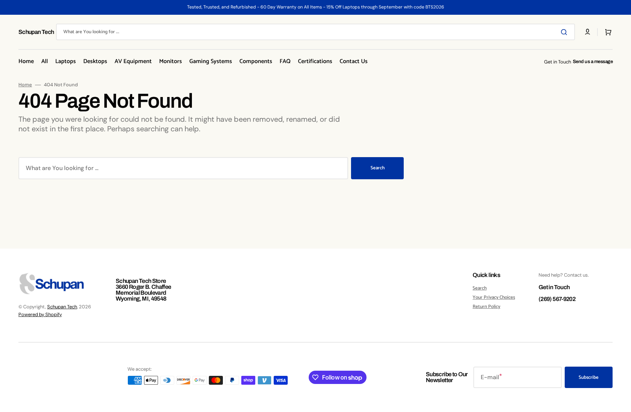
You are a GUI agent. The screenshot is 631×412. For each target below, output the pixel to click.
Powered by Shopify (40, 314)
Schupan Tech (62, 307)
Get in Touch (554, 287)
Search (378, 168)
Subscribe (589, 377)
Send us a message (593, 61)
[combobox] (315, 32)
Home (25, 85)
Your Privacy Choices (494, 297)
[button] (606, 32)
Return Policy (486, 307)
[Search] (565, 32)
